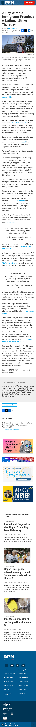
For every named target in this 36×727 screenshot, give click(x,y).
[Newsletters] (18, 474)
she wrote (11, 222)
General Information (9, 673)
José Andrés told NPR (20, 123)
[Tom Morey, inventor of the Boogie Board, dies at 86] (17, 605)
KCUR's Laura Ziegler (9, 263)
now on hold (6, 97)
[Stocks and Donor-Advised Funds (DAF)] (18, 446)
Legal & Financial (8, 677)
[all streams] (33, 724)
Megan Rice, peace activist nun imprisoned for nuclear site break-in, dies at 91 (17, 573)
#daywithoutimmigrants (21, 279)
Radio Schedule (23, 681)
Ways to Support (23, 685)
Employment (22, 689)
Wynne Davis (7, 629)
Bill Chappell (12, 28)
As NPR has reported (17, 201)
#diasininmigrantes (22, 231)
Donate (30, 3)
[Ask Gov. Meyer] (18, 494)
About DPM (7, 689)
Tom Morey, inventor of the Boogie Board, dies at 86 (18, 622)
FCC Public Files (8, 681)
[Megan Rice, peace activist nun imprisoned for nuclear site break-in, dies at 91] (17, 555)
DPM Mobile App (23, 677)
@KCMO (9, 279)
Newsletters (22, 673)
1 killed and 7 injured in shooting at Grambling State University (17, 527)
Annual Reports (8, 685)
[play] (3, 725)
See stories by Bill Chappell (11, 430)
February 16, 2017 (18, 240)
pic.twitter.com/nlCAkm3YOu (18, 281)
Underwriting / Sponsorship (8, 693)
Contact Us (22, 693)
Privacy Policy (23, 670)
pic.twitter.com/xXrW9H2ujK (18, 233)
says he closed (20, 142)
